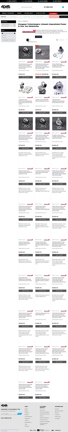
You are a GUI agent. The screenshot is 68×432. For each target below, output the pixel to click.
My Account (42, 410)
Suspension (27, 418)
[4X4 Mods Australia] (5, 7)
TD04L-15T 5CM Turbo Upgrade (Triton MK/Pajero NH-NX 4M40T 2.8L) (58, 65)
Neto (6, 430)
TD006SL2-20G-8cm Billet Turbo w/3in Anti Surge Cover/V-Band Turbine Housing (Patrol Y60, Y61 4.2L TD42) (42, 351)
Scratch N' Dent (40, 13)
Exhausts (26, 414)
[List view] (30, 40)
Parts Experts (12, 1)
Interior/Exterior (28, 422)
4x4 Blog (57, 408)
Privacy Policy (58, 416)
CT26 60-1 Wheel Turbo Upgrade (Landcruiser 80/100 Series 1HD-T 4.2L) (25, 172)
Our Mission (57, 418)
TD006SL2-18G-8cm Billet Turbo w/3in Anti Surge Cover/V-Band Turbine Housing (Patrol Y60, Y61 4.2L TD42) (59, 280)
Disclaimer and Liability (45, 421)
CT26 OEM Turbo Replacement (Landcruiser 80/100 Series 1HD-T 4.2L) (58, 101)
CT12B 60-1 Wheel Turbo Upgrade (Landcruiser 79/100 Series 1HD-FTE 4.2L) (59, 137)
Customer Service (44, 419)
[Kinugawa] (30, 61)
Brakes (26, 410)
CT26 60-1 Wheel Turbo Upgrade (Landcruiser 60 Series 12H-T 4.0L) (24, 243)
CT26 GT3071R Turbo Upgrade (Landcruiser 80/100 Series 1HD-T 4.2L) (42, 172)
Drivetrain (27, 412)
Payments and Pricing (44, 413)
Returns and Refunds (44, 417)
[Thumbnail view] (27, 40)
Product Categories (8, 13)
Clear (12, 40)
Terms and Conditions (44, 412)
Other (26, 424)
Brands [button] (19, 13)
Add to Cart (25, 77)
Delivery (41, 415)
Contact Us (57, 414)
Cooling (26, 420)
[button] (57, 7)
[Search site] (19, 7)
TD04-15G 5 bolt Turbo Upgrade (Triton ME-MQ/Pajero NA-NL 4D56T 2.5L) (42, 208)
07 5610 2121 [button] (48, 7)
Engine (26, 408)
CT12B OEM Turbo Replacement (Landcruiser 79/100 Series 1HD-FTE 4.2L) (25, 279)
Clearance (53, 13)
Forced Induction (28, 416)
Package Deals (29, 13)
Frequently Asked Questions (43, 424)
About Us (57, 412)
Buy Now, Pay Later (59, 410)
